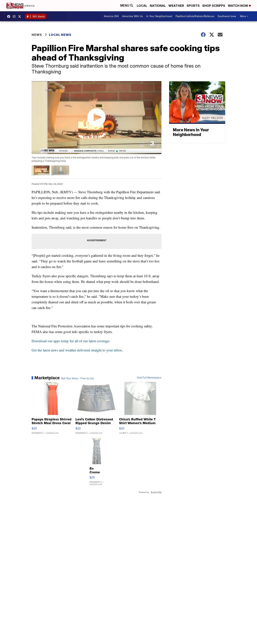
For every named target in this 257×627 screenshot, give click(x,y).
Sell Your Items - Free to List (77, 378)
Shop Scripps (213, 6)
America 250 (111, 16)
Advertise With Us (132, 16)
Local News (60, 35)
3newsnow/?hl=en (15, 16)
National (158, 6)
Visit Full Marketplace (149, 377)
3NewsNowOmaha (20, 16)
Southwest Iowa (227, 16)
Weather (176, 6)
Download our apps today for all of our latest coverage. (71, 340)
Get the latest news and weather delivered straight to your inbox (77, 350)
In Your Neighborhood (159, 16)
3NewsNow (9, 16)
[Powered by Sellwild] (156, 492)
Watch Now (238, 6)
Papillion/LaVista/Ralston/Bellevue (195, 16)
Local (142, 6)
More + (244, 16)
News (37, 35)
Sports (193, 6)
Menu (125, 5)
